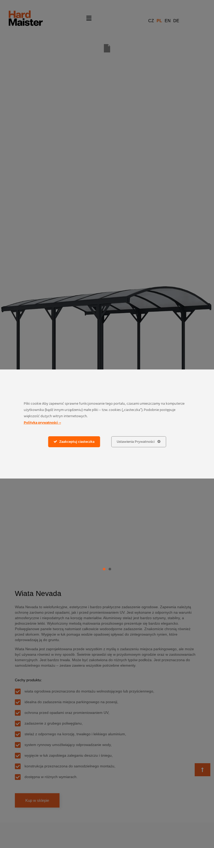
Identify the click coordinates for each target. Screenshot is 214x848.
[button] (104, 569)
